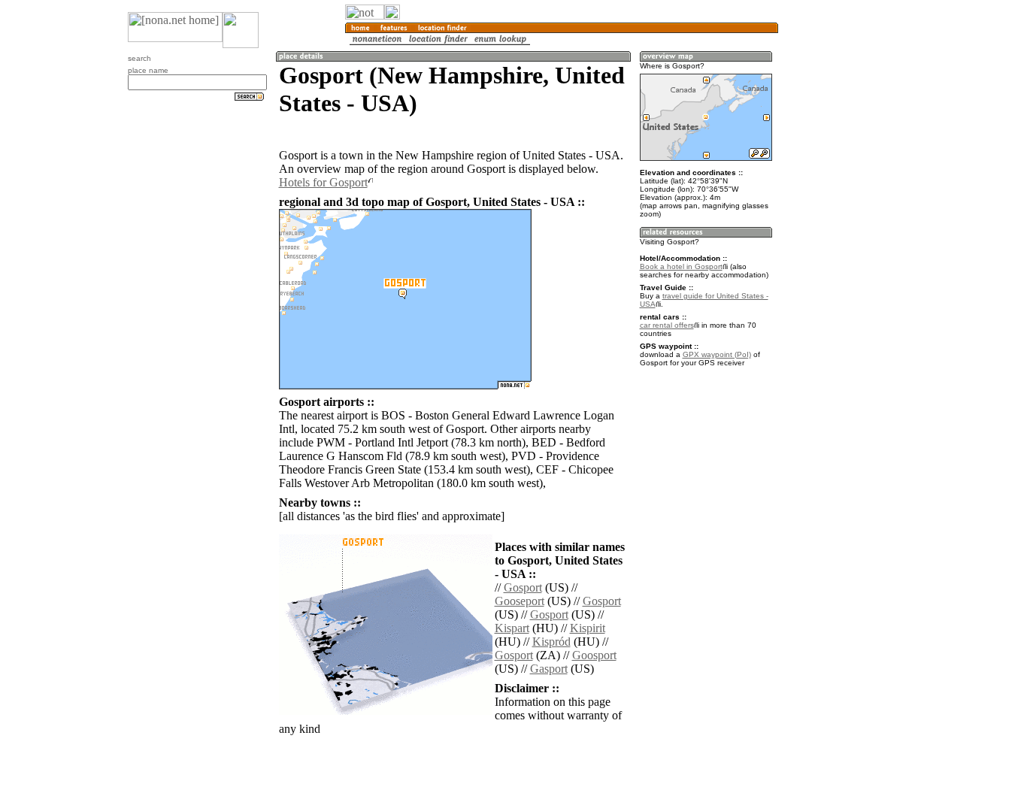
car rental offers (667, 325)
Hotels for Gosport (323, 182)
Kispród (551, 641)
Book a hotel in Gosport (681, 266)
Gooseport (519, 601)
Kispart (512, 628)
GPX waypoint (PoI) (717, 354)
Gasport (549, 668)
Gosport (523, 587)
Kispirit (587, 628)
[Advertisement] (850, 248)
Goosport (594, 655)
